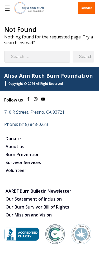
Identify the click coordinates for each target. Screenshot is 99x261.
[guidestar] (81, 242)
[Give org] (21, 239)
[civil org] (55, 242)
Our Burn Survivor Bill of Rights (37, 207)
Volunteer (16, 170)
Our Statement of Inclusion (34, 199)
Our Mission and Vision (29, 215)
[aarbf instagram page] (36, 100)
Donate (86, 8)
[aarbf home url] (29, 8)
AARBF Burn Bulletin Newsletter (38, 191)
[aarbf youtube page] (43, 100)
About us (15, 146)
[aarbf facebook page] (28, 100)
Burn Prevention (23, 154)
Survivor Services (23, 162)
